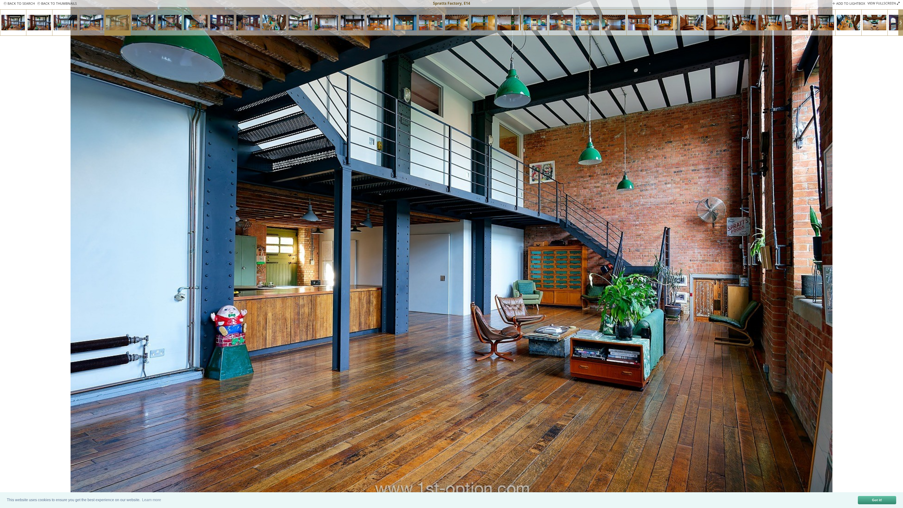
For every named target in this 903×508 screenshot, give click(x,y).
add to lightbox (850, 3)
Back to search (21, 3)
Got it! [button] (877, 500)
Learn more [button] (151, 500)
